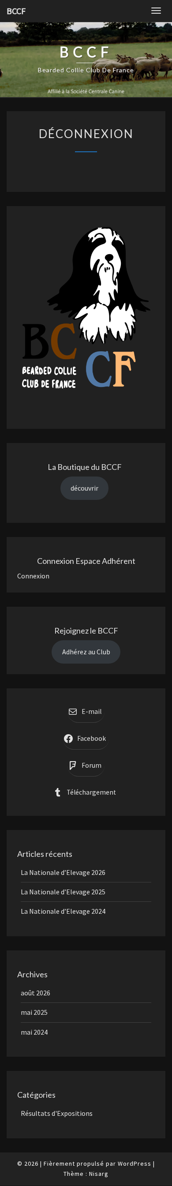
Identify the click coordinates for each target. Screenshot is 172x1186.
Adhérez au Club (86, 651)
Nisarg (98, 1174)
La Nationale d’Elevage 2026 (63, 872)
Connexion (33, 575)
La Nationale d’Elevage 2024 (63, 911)
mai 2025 (34, 1012)
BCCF (16, 10)
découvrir (84, 488)
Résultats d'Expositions (57, 1113)
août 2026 (35, 992)
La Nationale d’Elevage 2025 (63, 891)
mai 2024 (34, 1032)
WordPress (134, 1163)
